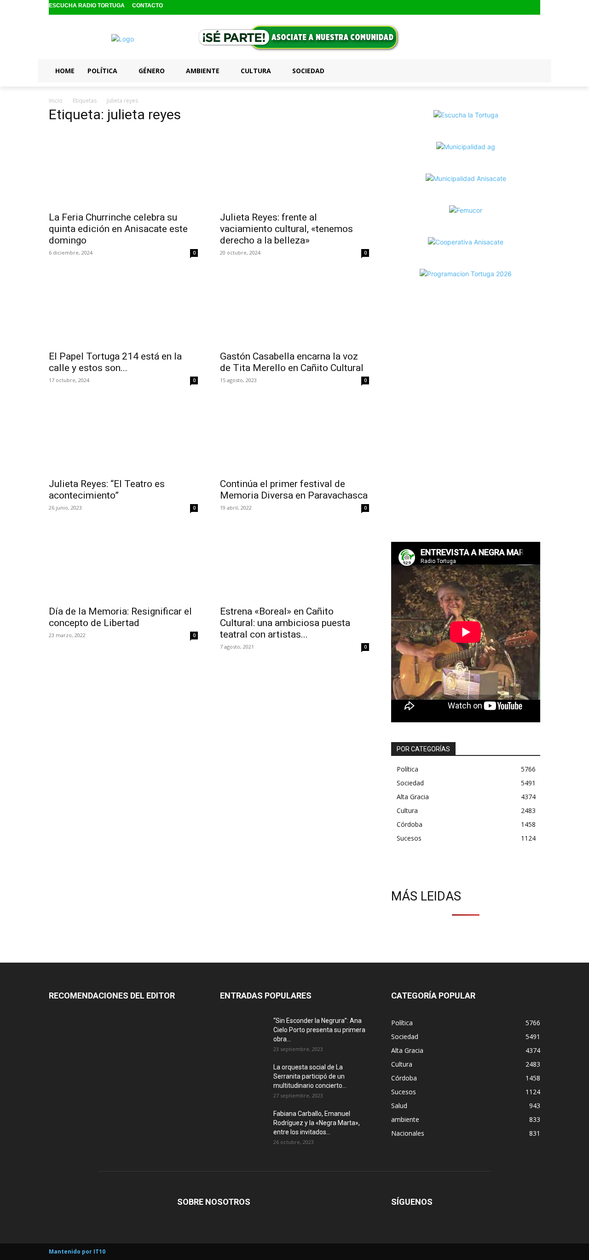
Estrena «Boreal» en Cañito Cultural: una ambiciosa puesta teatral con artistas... (285, 623)
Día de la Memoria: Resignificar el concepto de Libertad (120, 617)
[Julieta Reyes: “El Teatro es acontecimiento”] (123, 435)
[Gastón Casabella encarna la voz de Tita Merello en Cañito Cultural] (294, 308)
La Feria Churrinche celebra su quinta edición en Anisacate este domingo (118, 229)
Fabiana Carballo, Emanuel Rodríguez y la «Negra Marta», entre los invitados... (316, 1123)
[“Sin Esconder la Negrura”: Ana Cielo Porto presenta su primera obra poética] (243, 1032)
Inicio (56, 101)
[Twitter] (534, 7)
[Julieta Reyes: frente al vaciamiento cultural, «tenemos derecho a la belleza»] (294, 169)
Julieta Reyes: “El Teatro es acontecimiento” (107, 489)
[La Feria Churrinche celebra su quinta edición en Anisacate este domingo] (123, 169)
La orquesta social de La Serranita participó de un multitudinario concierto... (309, 1076)
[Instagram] (520, 7)
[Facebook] (505, 7)
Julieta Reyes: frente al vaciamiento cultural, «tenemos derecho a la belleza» (286, 229)
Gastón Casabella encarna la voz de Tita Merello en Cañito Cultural (292, 362)
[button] (529, 70)
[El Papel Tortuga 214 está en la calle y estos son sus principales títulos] (123, 308)
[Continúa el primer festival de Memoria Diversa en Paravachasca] (294, 435)
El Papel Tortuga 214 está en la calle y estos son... (115, 362)
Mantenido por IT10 (77, 1251)
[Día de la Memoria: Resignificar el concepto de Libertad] (123, 563)
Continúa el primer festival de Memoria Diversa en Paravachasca (294, 489)
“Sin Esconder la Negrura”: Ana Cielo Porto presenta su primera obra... (319, 1030)
